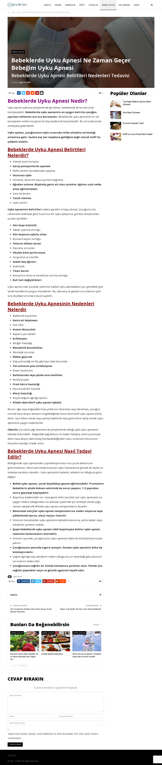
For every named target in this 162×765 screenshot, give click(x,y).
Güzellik (93, 5)
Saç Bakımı (124, 5)
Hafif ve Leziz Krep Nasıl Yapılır (138, 134)
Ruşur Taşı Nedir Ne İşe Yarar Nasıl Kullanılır (80, 609)
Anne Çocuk (108, 5)
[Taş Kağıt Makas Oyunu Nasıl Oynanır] (115, 104)
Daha (136, 5)
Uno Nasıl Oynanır (131, 112)
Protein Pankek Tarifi (133, 123)
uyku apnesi (18, 576)
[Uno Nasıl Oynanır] (115, 115)
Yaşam (58, 5)
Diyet (82, 5)
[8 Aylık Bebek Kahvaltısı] (55, 641)
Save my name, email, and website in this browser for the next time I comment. (53, 736)
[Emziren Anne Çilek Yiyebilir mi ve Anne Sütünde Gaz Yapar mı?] (24, 641)
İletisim (12, 755)
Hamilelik (70, 5)
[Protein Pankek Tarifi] (115, 126)
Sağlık (47, 5)
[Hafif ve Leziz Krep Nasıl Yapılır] (115, 137)
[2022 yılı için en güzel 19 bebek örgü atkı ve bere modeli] (86, 641)
